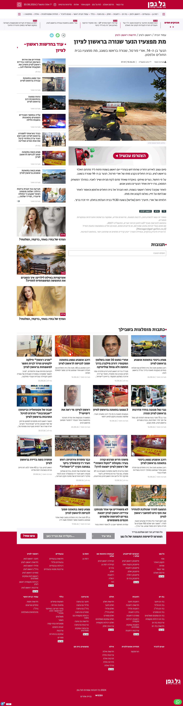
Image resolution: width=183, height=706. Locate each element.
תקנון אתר (85, 4)
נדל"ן (36, 608)
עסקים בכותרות (56, 634)
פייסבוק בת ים (133, 578)
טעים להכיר (66, 14)
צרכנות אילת (108, 655)
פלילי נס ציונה (82, 605)
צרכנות (60, 630)
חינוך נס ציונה (82, 601)
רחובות (116, 14)
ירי (164, 211)
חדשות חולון (108, 601)
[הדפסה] (52, 35)
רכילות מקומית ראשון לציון (28, 583)
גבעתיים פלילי (57, 562)
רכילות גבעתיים (56, 565)
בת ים (124, 14)
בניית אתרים (86, 696)
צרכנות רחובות (132, 630)
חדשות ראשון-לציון (29, 562)
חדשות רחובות (132, 605)
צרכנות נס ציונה (81, 624)
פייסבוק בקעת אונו (131, 564)
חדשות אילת (108, 651)
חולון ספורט (109, 615)
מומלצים (59, 616)
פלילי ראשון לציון (31, 565)
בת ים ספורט (158, 612)
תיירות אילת (108, 662)
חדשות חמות (32, 601)
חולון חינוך (109, 605)
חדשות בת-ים (158, 626)
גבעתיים (146, 14)
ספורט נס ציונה (82, 612)
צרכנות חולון (108, 626)
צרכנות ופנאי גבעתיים (53, 569)
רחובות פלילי (133, 608)
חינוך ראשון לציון (31, 558)
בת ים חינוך (159, 601)
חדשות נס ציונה (82, 621)
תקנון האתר (159, 562)
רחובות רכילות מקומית (132, 620)
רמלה (111, 578)
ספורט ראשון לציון (30, 572)
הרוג (157, 211)
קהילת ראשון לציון (106, 561)
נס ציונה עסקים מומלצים (82, 629)
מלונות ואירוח (57, 605)
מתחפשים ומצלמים (29, 612)
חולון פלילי (109, 608)
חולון (109, 14)
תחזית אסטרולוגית (49, 14)
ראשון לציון (145, 211)
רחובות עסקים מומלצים (132, 625)
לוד (112, 582)
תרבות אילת (108, 658)
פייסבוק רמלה (133, 575)
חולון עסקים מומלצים (105, 619)
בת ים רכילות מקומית (155, 619)
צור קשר (160, 569)
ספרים (60, 637)
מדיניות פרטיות (65, 4)
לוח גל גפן (96, 4)
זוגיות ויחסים (57, 627)
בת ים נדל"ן (159, 608)
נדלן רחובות (133, 612)
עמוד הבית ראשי (80, 14)
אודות (76, 4)
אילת (36, 14)
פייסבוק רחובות (132, 568)
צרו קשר (119, 4)
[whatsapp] (58, 35)
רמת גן (155, 14)
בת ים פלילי (159, 605)
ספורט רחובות (132, 615)
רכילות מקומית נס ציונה (81, 616)
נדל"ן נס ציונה (82, 608)
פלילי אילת (109, 665)
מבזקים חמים (171, 22)
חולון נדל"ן (109, 612)
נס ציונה (100, 14)
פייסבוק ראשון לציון (130, 561)
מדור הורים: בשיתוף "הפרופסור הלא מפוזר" (54, 610)
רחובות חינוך (133, 601)
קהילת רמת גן (107, 564)
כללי (93, 14)
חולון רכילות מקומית (105, 622)
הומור (60, 620)
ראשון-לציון (135, 14)
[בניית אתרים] (99, 696)
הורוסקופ (135, 651)
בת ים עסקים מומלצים (154, 615)
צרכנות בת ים (158, 622)
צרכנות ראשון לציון (30, 587)
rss (162, 558)
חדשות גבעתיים (56, 558)
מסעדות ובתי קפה (55, 623)
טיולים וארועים (32, 605)
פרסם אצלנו (108, 4)
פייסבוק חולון (133, 571)
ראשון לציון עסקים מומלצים (30, 577)
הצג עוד (161, 576)
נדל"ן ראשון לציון (31, 569)
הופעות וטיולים (57, 601)
